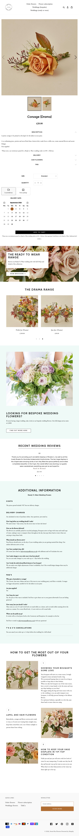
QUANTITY (25, 183)
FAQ (37, 164)
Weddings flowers (11, 805)
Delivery (37, 155)
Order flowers (10, 802)
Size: (23, 176)
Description (37, 132)
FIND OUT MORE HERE (18, 430)
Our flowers (37, 160)
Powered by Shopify (67, 831)
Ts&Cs (23, 805)
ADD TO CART (39, 232)
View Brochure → (18, 273)
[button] (76, 57)
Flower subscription (25, 802)
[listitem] (8, 191)
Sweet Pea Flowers (55, 831)
